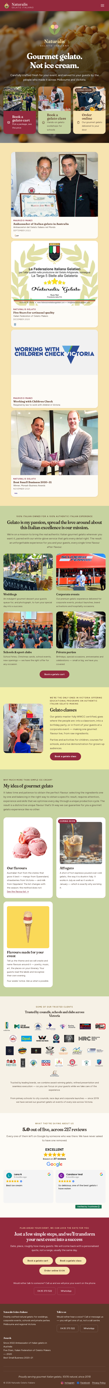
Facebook (85, 1383)
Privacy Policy (99, 1383)
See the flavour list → (18, 891)
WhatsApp (66, 1291)
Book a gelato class (65, 756)
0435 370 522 (44, 1291)
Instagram (69, 1383)
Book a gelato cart (54, 674)
